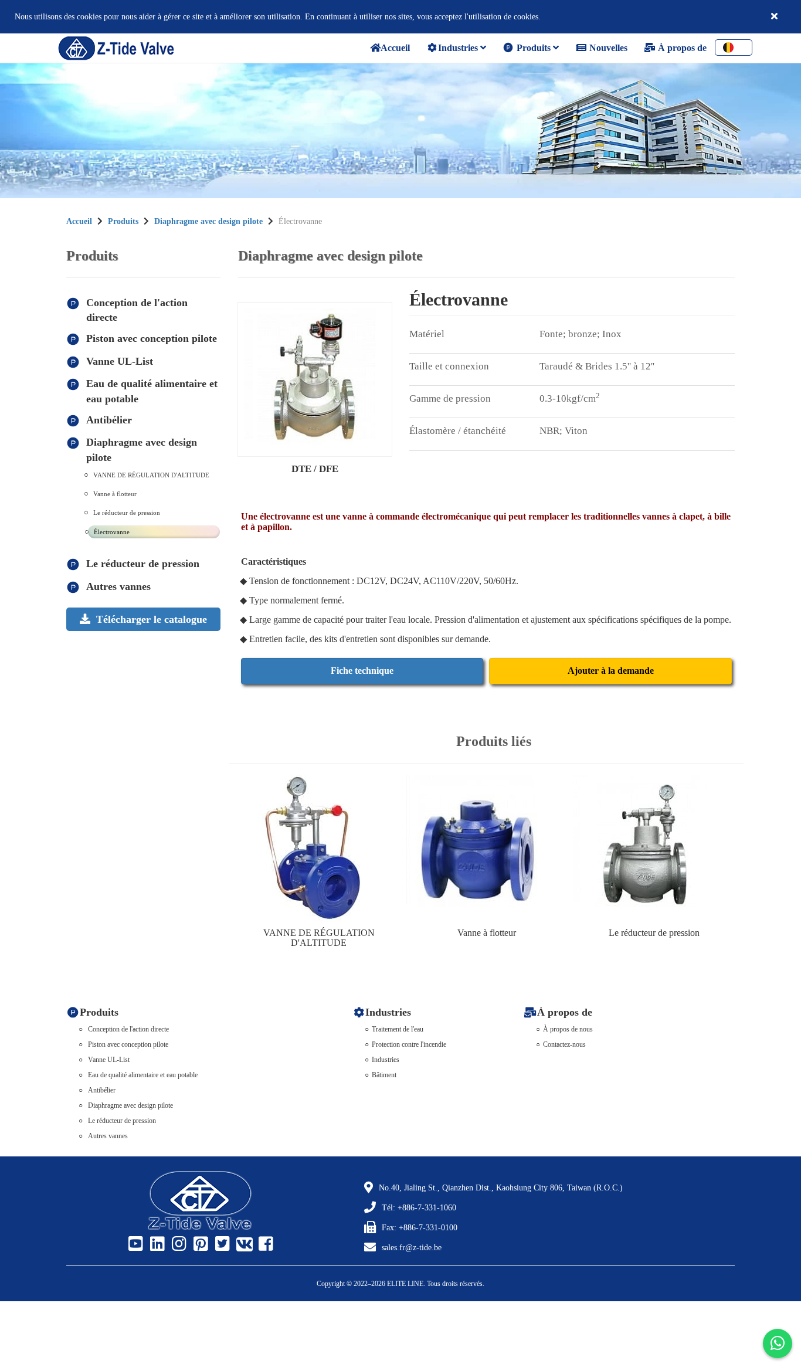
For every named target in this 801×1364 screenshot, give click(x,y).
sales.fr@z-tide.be (412, 1247)
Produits (533, 48)
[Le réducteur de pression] (654, 848)
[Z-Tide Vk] (243, 1244)
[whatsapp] (777, 1343)
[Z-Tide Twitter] (221, 1244)
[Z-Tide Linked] (156, 1244)
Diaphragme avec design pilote (208, 221)
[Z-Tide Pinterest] (199, 1244)
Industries (459, 48)
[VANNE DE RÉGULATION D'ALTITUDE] (319, 848)
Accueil (79, 221)
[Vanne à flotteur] (487, 848)
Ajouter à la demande (611, 671)
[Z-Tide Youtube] (134, 1244)
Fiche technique (362, 671)
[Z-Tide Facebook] (264, 1244)
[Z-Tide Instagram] (177, 1244)
